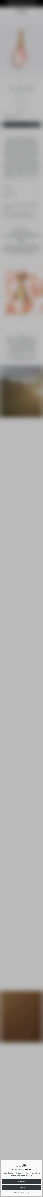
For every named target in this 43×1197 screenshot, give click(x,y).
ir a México (21, 1181)
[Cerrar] (40, 1162)
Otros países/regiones (21, 1193)
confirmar (21, 1187)
